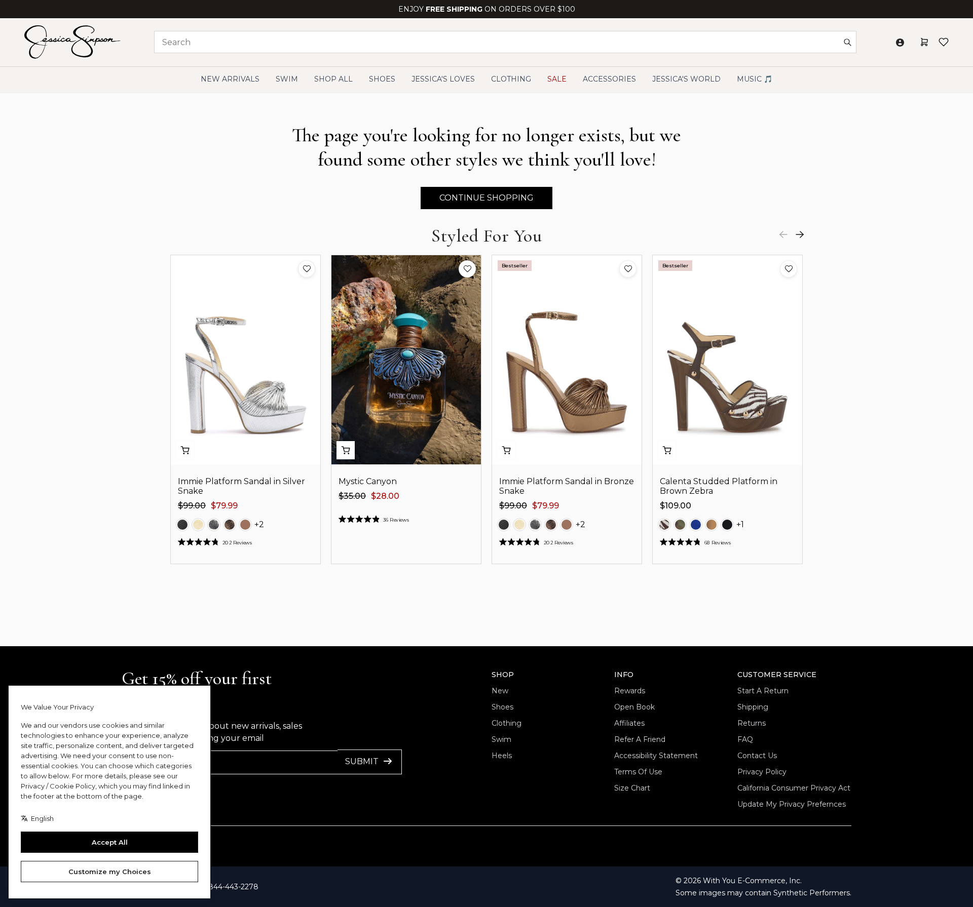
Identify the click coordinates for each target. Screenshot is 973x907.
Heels (502, 755)
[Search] (847, 42)
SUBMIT (362, 761)
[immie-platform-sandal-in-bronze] (229, 525)
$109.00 (675, 505)
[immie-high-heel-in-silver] (214, 525)
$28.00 (385, 496)
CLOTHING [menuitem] (511, 79)
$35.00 (352, 496)
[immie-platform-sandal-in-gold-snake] (198, 525)
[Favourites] (944, 42)
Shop (503, 674)
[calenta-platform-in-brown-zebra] (664, 525)
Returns (751, 723)
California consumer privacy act (793, 788)
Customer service (776, 674)
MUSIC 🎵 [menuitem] (754, 79)
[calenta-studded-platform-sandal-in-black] (727, 525)
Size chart (632, 788)
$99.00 (192, 505)
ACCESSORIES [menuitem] (609, 79)
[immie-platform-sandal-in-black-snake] (182, 525)
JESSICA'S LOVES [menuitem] (443, 79)
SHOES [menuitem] (382, 79)
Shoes (502, 707)
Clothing (506, 723)
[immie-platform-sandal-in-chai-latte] (245, 525)
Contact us (757, 755)
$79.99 (224, 505)
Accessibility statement (656, 755)
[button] (306, 269)
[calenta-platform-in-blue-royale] (696, 525)
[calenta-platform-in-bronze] (711, 525)
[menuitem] (686, 79)
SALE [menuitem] (557, 79)
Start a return (763, 690)
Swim (501, 739)
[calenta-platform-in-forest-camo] (680, 525)
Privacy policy (762, 771)
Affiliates (629, 723)
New (500, 690)
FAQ (745, 739)
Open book (634, 707)
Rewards (629, 690)
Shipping (752, 707)
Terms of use (638, 771)
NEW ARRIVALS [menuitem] (230, 79)
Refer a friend (639, 739)
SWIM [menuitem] (287, 79)
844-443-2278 (233, 886)
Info (623, 674)
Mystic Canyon (368, 481)
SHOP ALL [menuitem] (333, 79)
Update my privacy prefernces (791, 804)
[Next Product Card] (800, 234)
